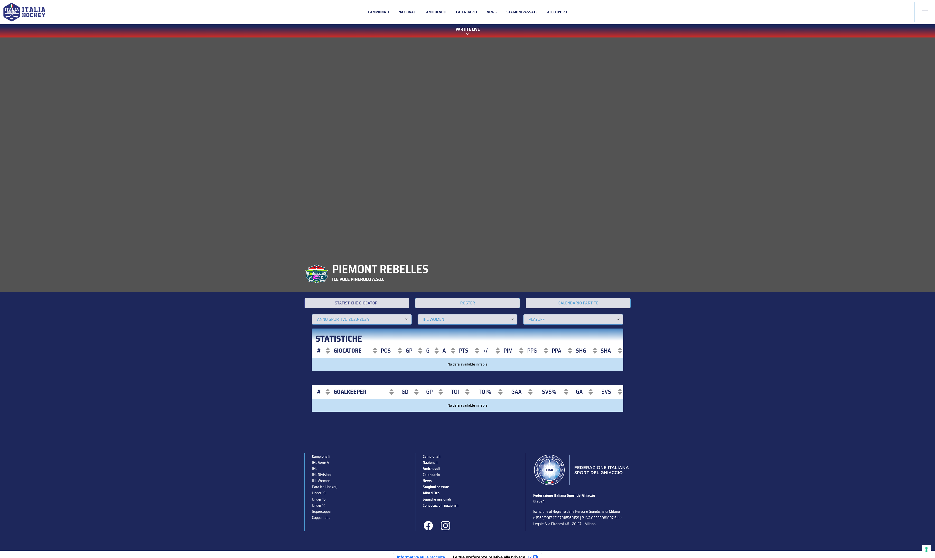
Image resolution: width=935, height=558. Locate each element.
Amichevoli (436, 12)
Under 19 (319, 493)
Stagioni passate (521, 12)
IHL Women (321, 481)
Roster (467, 303)
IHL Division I (322, 475)
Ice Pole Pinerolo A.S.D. (358, 279)
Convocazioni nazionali (440, 505)
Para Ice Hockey (324, 487)
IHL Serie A (320, 462)
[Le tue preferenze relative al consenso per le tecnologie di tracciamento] (926, 549)
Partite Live (468, 29)
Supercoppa (321, 511)
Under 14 (319, 505)
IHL (314, 469)
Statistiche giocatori (357, 303)
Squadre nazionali (437, 499)
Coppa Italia (321, 517)
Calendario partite (578, 303)
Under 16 (319, 499)
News (492, 12)
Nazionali (407, 12)
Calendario (466, 12)
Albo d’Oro (557, 12)
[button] (319, 350)
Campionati (378, 12)
